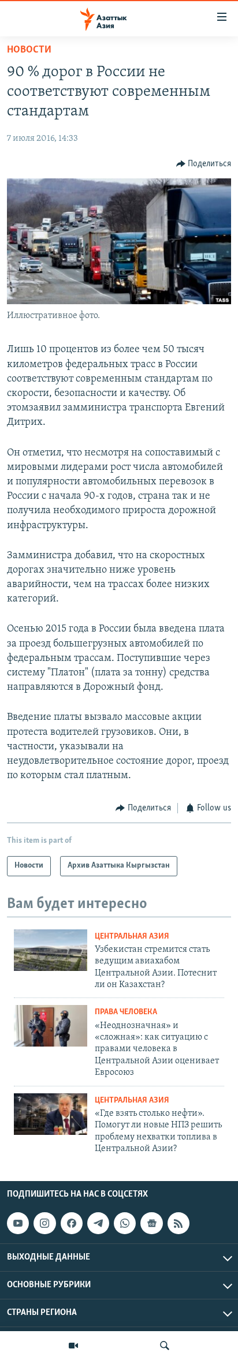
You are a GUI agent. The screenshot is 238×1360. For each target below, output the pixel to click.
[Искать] (164, 1345)
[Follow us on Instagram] (44, 1223)
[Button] (204, 163)
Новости (29, 50)
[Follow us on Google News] (151, 1223)
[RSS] (178, 1223)
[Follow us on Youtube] (18, 1223)
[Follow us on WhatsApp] (125, 1223)
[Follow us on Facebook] (72, 1223)
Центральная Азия (132, 936)
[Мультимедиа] (73, 1345)
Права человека (126, 1012)
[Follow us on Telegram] (98, 1223)
